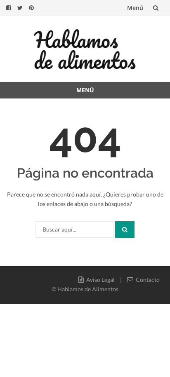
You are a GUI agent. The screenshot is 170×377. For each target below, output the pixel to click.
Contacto (146, 279)
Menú (135, 8)
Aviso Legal (99, 279)
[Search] (125, 229)
